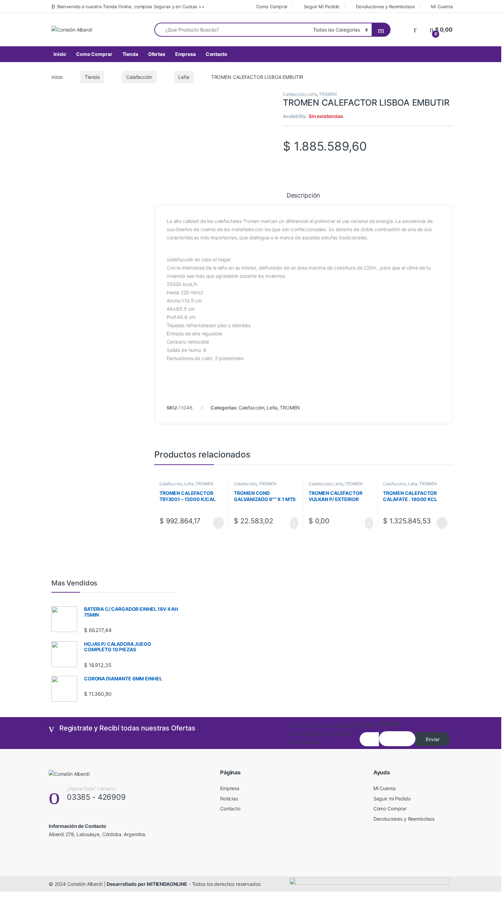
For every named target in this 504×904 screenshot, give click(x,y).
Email (368, 725)
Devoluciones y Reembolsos (385, 6)
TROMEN (327, 94)
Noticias (229, 798)
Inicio (59, 54)
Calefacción (139, 77)
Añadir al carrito (291, 523)
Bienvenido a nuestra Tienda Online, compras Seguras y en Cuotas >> (131, 6)
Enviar (433, 739)
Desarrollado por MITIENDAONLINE (147, 884)
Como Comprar (271, 6)
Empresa (185, 54)
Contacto (216, 54)
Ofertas (156, 54)
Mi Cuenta (442, 6)
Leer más (218, 523)
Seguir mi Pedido (392, 798)
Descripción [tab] (303, 195)
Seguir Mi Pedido (321, 6)
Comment (390, 724)
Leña (183, 77)
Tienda (130, 54)
